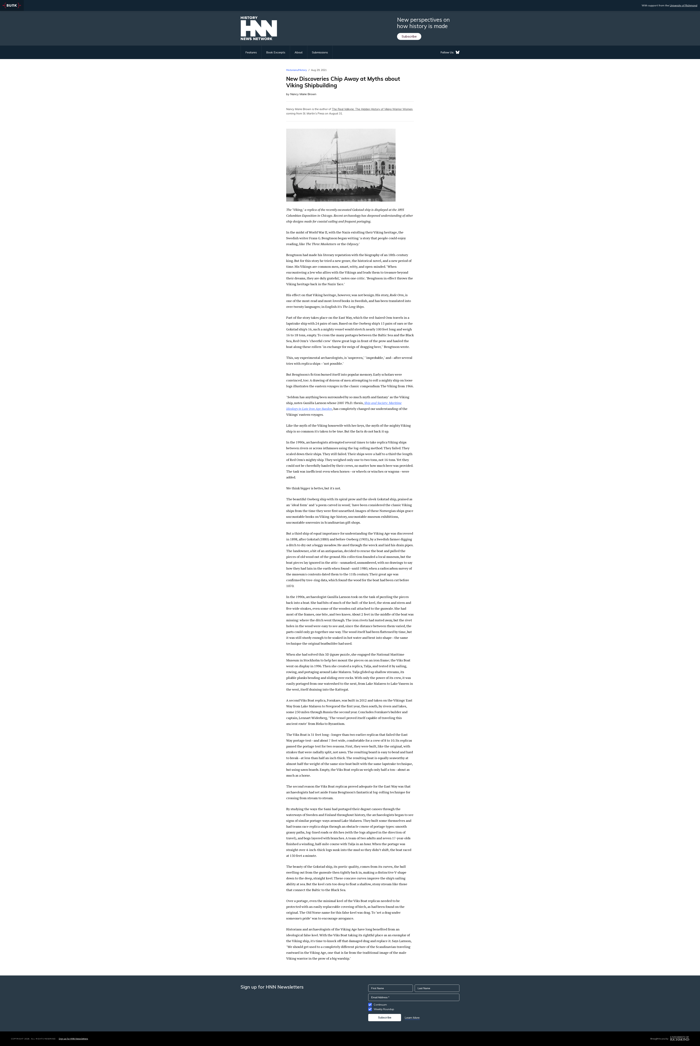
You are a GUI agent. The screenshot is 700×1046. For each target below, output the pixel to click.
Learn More (412, 1017)
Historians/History (296, 70)
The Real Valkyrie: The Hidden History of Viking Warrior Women (372, 109)
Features (251, 52)
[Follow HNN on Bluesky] (457, 52)
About (299, 52)
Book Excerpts (275, 52)
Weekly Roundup (384, 1009)
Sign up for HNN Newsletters (73, 1038)
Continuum (380, 1004)
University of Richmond (683, 5)
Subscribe (409, 36)
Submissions (320, 52)
